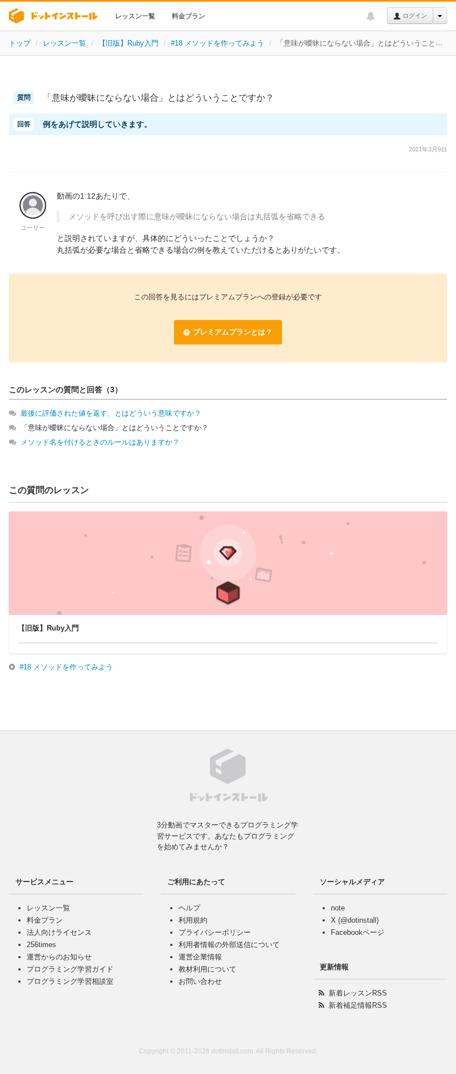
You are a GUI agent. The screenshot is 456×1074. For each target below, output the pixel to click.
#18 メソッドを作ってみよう (217, 43)
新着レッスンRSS (358, 993)
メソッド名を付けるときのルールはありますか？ (100, 442)
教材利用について (207, 969)
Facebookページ (357, 932)
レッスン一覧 (135, 16)
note (338, 908)
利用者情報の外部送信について (229, 944)
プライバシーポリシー (215, 932)
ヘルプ (189, 908)
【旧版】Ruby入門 (128, 43)
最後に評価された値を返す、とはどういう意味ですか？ (111, 413)
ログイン (414, 15)
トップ (20, 43)
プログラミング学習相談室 (70, 981)
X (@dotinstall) (355, 920)
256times (41, 944)
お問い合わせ (200, 981)
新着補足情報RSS (358, 1005)
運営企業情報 (200, 957)
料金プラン (188, 16)
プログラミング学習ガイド (70, 969)
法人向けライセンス (59, 932)
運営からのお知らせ (59, 957)
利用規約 (193, 920)
